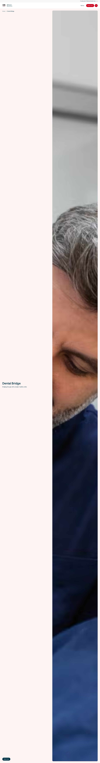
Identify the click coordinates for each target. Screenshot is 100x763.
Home (3, 11)
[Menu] (96, 5)
